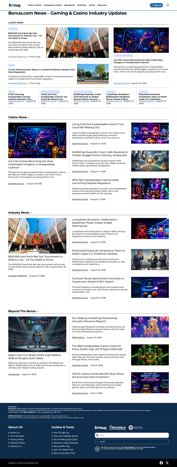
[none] (132, 441)
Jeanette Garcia (121, 83)
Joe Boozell (14, 374)
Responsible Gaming (52, 410)
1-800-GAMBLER (129, 447)
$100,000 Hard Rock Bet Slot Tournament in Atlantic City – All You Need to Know (25, 35)
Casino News (17, 117)
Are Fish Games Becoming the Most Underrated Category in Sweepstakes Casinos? (138, 61)
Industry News (18, 212)
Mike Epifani (78, 337)
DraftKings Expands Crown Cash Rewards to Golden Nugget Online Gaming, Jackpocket (87, 96)
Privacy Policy (17, 439)
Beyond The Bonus (22, 311)
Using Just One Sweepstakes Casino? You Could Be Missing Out (54, 96)
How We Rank (17, 436)
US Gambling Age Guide (65, 439)
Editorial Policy (17, 443)
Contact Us (15, 446)
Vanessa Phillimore (17, 56)
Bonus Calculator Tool (64, 453)
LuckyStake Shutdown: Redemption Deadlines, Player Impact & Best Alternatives (118, 96)
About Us (15, 432)
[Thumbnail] (37, 140)
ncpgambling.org (47, 412)
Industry (13, 29)
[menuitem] (132, 441)
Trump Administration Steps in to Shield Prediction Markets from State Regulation (41, 70)
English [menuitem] (102, 441)
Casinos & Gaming (123, 55)
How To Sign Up (61, 432)
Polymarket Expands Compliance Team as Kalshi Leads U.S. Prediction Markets (153, 96)
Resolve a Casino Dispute (66, 443)
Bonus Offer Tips (62, 446)
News (11, 65)
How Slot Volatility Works (66, 436)
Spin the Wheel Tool (63, 450)
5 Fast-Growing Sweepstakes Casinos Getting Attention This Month (19, 96)
